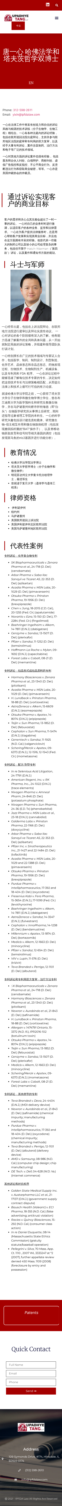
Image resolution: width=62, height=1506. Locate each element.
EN (31, 83)
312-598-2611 (22, 110)
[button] (56, 5)
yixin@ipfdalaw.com (26, 114)
